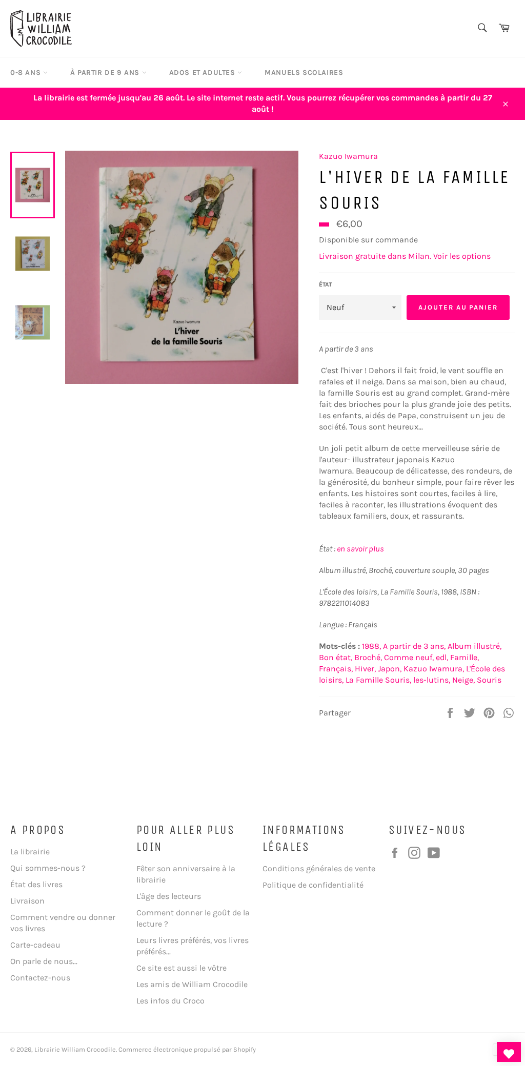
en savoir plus (360, 549)
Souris (489, 680)
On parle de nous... (43, 961)
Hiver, (365, 668)
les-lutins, (431, 680)
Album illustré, (474, 646)
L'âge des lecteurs (168, 896)
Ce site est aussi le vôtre (181, 968)
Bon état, (335, 657)
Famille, (464, 657)
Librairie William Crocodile (75, 1049)
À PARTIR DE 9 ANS (106, 72)
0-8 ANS (26, 72)
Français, (336, 668)
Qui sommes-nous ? (48, 868)
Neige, (463, 680)
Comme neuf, (409, 657)
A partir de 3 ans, (414, 646)
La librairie (30, 851)
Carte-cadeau (35, 945)
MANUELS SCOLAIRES (304, 72)
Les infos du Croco (170, 1001)
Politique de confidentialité (313, 885)
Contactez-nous (40, 977)
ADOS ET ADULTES (203, 72)
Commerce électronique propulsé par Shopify (187, 1049)
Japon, (389, 668)
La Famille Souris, (378, 680)
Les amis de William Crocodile (192, 984)
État (325, 284)
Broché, (368, 657)
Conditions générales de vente (318, 868)
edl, (442, 657)
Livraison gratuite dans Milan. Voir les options (405, 256)
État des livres (36, 884)
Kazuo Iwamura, (433, 668)
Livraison (27, 901)
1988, (371, 646)
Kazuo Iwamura (348, 156)
